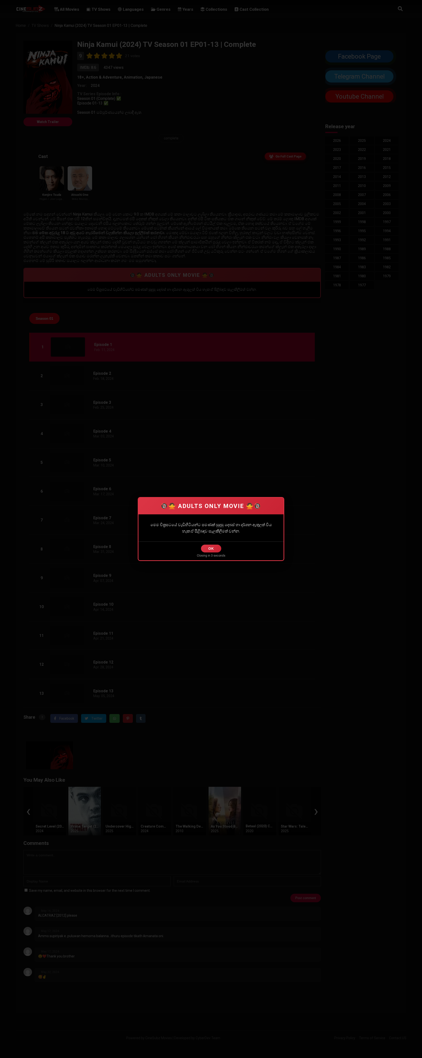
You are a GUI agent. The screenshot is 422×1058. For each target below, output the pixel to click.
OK (211, 548)
